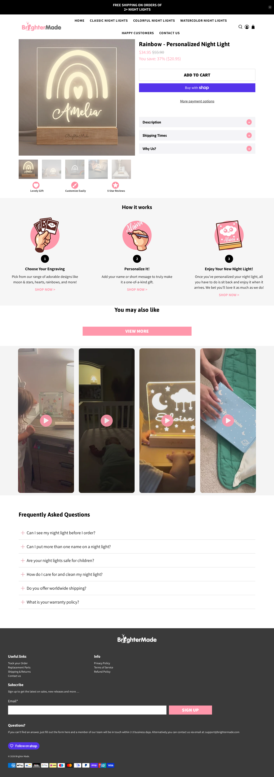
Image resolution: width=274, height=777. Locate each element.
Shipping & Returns (19, 671)
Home (79, 20)
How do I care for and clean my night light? (64, 574)
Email (13, 701)
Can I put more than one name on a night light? (69, 546)
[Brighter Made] (41, 27)
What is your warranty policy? (53, 602)
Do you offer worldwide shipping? (56, 588)
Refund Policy (102, 671)
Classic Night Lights (109, 20)
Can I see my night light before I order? (61, 532)
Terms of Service (103, 667)
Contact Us (169, 33)
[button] (197, 122)
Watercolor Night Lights (203, 20)
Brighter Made (22, 756)
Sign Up (190, 710)
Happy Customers (138, 33)
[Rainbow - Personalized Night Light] (77, 97)
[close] (270, 7)
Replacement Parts (19, 667)
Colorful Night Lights (154, 20)
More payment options (197, 101)
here (67, 732)
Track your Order (18, 663)
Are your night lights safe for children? (60, 560)
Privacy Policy (102, 663)
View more (137, 331)
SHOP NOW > (45, 289)
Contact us (14, 676)
